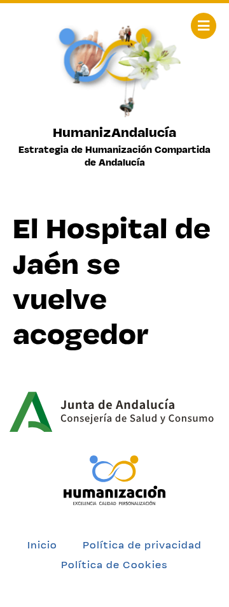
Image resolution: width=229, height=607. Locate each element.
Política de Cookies (114, 564)
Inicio (42, 545)
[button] (203, 26)
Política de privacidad (142, 545)
